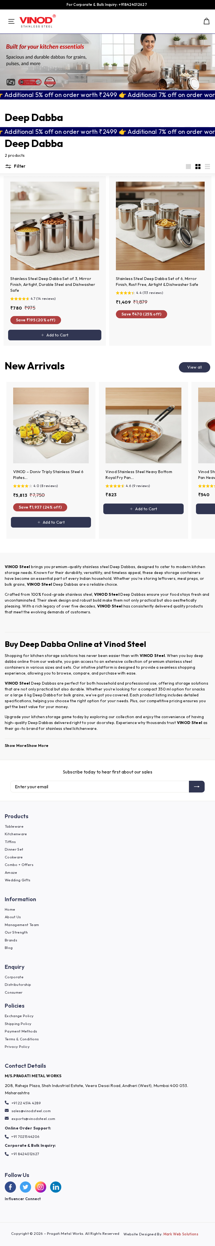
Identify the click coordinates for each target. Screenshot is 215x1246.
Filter (19, 166)
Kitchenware (16, 834)
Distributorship (18, 984)
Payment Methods (21, 1031)
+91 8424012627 (25, 1154)
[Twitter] (25, 1187)
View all (194, 367)
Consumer (14, 992)
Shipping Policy (18, 1023)
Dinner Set (14, 849)
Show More (16, 745)
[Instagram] (40, 1187)
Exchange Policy (19, 1016)
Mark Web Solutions (180, 1234)
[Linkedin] (55, 1187)
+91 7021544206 (25, 1136)
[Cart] (206, 21)
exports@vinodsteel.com (33, 1118)
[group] (54, 299)
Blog (9, 947)
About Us (13, 917)
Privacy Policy (17, 1046)
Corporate (14, 977)
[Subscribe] (197, 786)
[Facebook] (10, 1187)
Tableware (14, 826)
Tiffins (10, 841)
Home (10, 909)
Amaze (11, 872)
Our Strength (16, 932)
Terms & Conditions (22, 1039)
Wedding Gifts (18, 880)
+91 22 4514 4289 (26, 1103)
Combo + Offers (19, 864)
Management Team (22, 924)
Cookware (14, 857)
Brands (11, 940)
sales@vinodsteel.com (31, 1111)
